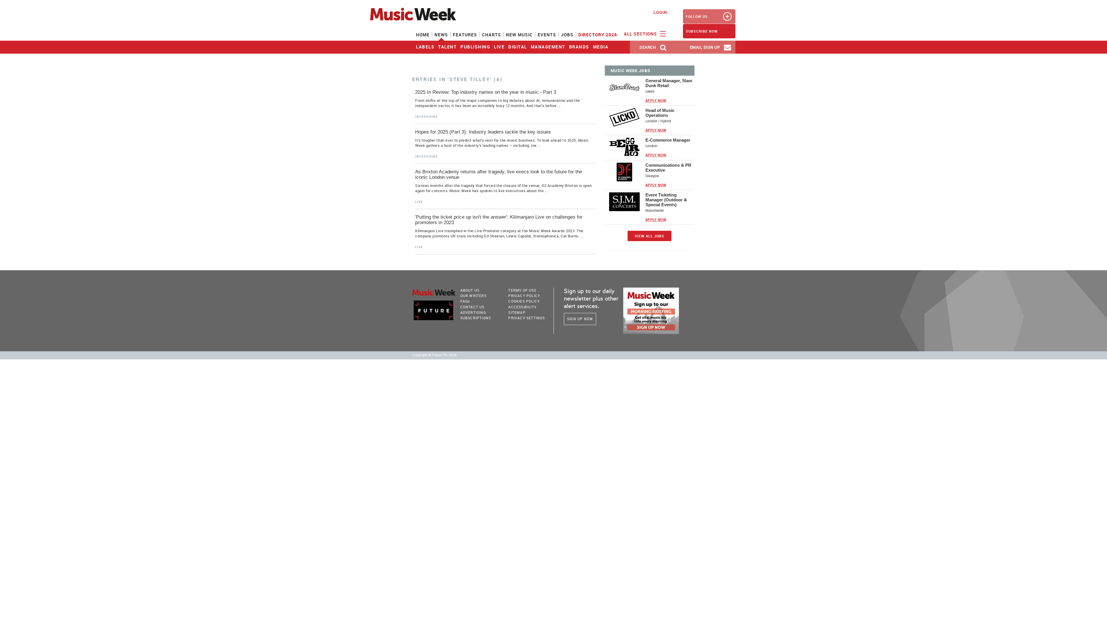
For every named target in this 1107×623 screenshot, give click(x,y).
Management (548, 47)
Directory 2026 (597, 34)
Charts (491, 34)
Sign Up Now (580, 318)
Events (547, 34)
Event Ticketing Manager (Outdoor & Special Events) (666, 199)
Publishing (475, 47)
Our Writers (473, 295)
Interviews (426, 117)
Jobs (567, 34)
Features (465, 34)
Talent (447, 47)
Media (601, 47)
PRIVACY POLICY (524, 295)
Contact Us (472, 307)
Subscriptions (475, 318)
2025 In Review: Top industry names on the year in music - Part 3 (485, 92)
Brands (579, 47)
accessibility (522, 307)
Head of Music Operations (659, 113)
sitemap (516, 312)
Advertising (473, 312)
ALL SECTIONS (641, 34)
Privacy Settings (526, 318)
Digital (517, 47)
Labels (425, 47)
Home (423, 34)
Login (660, 12)
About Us (470, 290)
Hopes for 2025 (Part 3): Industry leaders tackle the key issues (483, 132)
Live (499, 47)
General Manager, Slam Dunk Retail (668, 83)
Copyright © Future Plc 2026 (434, 355)
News (441, 34)
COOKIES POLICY (524, 301)
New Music (519, 34)
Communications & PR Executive (668, 167)
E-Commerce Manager (667, 140)
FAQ (465, 301)
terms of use (522, 290)
